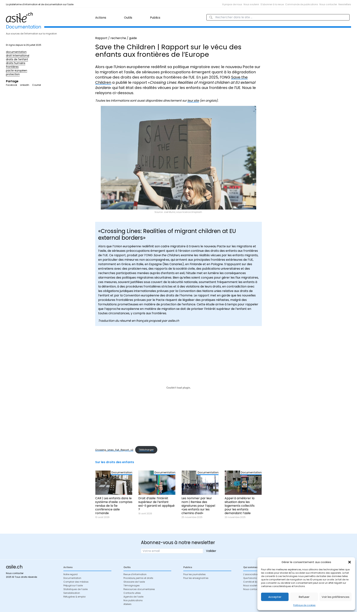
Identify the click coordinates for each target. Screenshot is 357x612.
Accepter (274, 597)
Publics (155, 17)
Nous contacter (328, 4)
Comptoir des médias (76, 581)
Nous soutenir (251, 4)
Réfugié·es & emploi (74, 596)
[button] (349, 562)
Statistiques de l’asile (75, 589)
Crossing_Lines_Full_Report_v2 (114, 449)
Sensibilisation (71, 593)
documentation (16, 52)
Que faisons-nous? (254, 578)
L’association (250, 574)
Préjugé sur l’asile (73, 585)
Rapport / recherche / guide (116, 38)
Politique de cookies (304, 605)
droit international (17, 55)
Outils (128, 17)
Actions (100, 17)
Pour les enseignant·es (195, 578)
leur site (193, 100)
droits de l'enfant (17, 59)
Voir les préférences (335, 597)
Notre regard (70, 574)
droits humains (15, 63)
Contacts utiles (132, 593)
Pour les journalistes (194, 574)
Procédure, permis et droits (138, 578)
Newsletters (344, 4)
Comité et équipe (253, 581)
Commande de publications (301, 4)
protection (13, 74)
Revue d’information (135, 574)
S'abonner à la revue (272, 4)
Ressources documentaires (139, 589)
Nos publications (133, 600)
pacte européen (16, 70)
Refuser (304, 597)
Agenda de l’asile (133, 596)
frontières (12, 67)
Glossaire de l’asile (134, 581)
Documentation (72, 578)
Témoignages (131, 585)
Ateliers (127, 604)
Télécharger (146, 449)
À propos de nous (232, 4)
